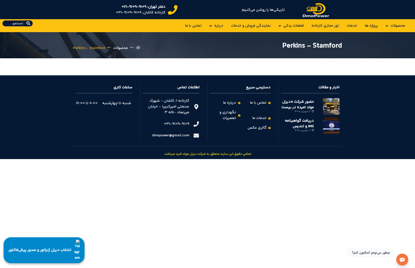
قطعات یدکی (293, 26)
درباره (218, 26)
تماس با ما (193, 26)
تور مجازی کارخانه (325, 26)
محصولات (398, 26)
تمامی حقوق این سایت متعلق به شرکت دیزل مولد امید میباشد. (207, 154)
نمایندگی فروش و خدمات (251, 26)
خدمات (352, 26)
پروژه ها (371, 26)
